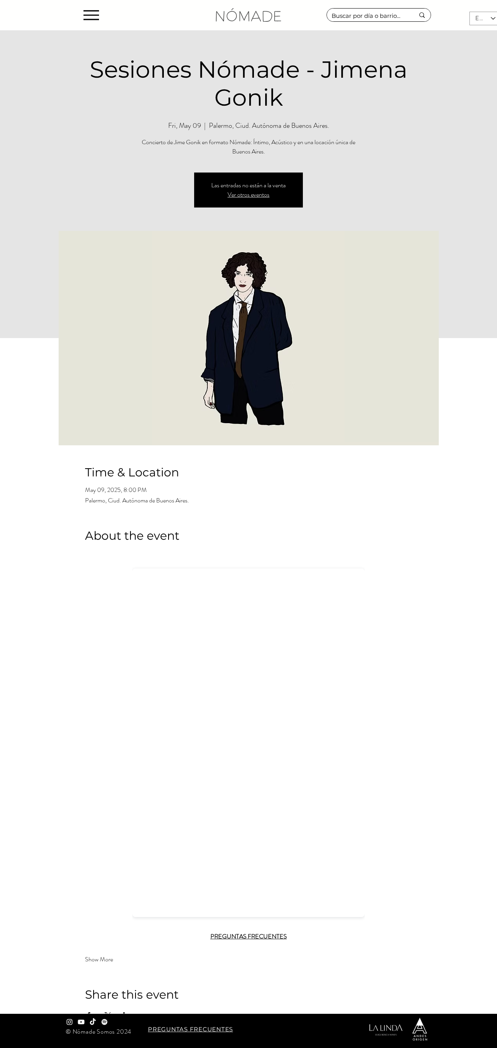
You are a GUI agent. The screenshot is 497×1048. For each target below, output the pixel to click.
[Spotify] (104, 1022)
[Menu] (91, 15)
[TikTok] (93, 1022)
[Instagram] (69, 1022)
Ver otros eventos (248, 194)
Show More (99, 959)
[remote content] (248, 740)
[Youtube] (81, 1022)
